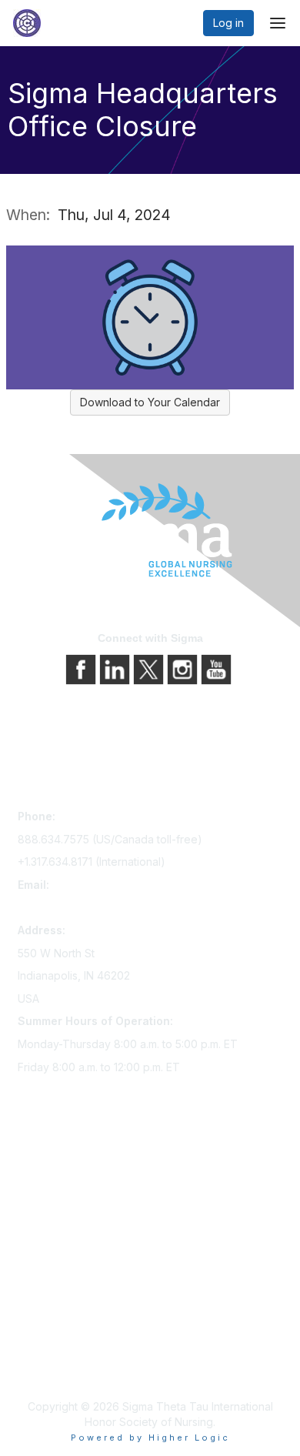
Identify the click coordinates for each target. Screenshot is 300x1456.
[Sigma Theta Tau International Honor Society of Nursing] (150, 530)
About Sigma (50, 1321)
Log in (228, 22)
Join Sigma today (61, 1170)
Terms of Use (52, 1364)
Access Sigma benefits (75, 1192)
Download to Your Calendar (150, 402)
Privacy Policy (53, 1343)
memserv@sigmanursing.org (89, 906)
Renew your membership (81, 1214)
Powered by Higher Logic (150, 1437)
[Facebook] (82, 667)
